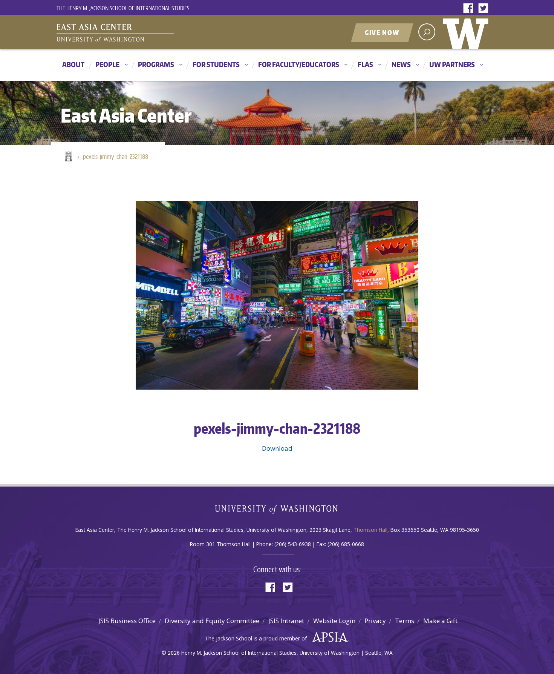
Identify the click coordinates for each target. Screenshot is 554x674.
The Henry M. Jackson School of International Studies (123, 8)
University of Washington (467, 32)
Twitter (485, 8)
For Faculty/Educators (298, 64)
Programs (156, 64)
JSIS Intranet (286, 620)
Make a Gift (440, 620)
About (73, 64)
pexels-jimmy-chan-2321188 (115, 156)
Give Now (382, 32)
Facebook (470, 8)
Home (67, 157)
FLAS (365, 64)
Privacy (375, 620)
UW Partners (452, 64)
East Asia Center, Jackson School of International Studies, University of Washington (151, 32)
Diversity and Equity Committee (212, 620)
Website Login (334, 620)
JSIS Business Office (127, 620)
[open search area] (426, 31)
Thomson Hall (370, 529)
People (107, 64)
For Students (216, 64)
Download (277, 448)
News (401, 64)
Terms (404, 620)
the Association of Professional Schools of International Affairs (328, 637)
